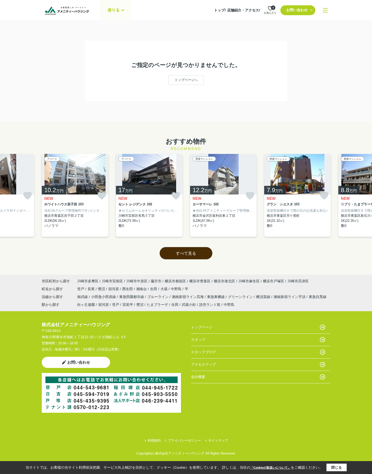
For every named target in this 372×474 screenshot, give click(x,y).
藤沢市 (156, 281)
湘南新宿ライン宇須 (290, 297)
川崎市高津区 (298, 281)
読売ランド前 (209, 305)
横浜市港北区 (224, 281)
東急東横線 (216, 297)
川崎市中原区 (137, 281)
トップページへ (186, 80)
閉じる (336, 467)
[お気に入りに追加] (28, 196)
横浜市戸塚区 (273, 281)
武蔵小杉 (189, 305)
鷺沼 (102, 289)
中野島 (176, 289)
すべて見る (186, 253)
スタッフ (198, 340)
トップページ (201, 327)
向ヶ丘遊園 (86, 305)
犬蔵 (164, 289)
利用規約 (154, 440)
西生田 (128, 289)
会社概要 (198, 377)
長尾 (92, 289)
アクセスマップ (203, 364)
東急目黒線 (317, 297)
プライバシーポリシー (184, 440)
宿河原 (114, 289)
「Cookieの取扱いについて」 (270, 467)
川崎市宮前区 (112, 281)
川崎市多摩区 (87, 281)
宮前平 (127, 305)
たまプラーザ (157, 305)
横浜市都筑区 (175, 281)
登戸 (81, 289)
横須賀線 (263, 297)
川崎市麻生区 (249, 281)
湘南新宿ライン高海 (188, 297)
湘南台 (142, 289)
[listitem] (75, 195)
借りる (114, 10)
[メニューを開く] (325, 10)
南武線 (83, 297)
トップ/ (220, 10)
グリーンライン (241, 297)
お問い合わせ (296, 10)
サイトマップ (218, 440)
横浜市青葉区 (200, 281)
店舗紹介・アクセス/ (243, 10)
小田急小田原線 (104, 297)
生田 (154, 289)
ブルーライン (158, 297)
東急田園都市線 (132, 297)
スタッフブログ (203, 352)
